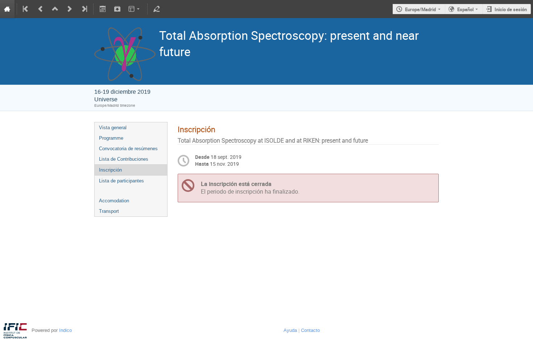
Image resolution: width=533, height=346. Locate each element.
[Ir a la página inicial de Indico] (7, 9)
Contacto (310, 330)
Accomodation (114, 200)
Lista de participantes (121, 180)
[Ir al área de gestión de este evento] (156, 9)
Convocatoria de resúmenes (128, 148)
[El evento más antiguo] (26, 9)
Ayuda (290, 330)
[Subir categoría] (55, 9)
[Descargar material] (117, 9)
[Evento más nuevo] (69, 9)
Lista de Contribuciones (123, 159)
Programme (111, 138)
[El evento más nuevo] (84, 9)
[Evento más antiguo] (40, 9)
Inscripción (110, 170)
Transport (109, 211)
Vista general (113, 127)
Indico (65, 330)
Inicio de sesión (511, 9)
